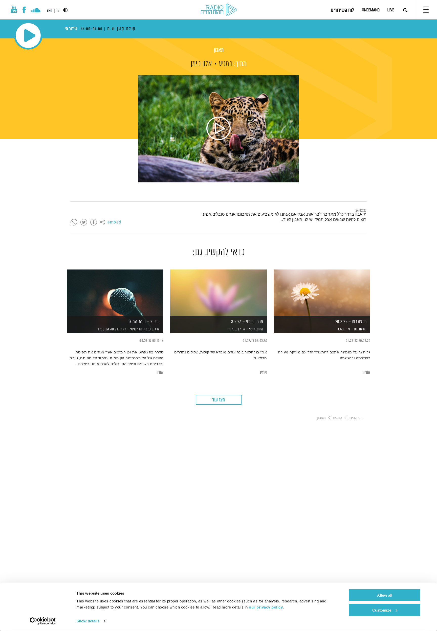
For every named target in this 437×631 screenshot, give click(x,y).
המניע (225, 64)
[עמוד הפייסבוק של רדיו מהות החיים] (24, 10)
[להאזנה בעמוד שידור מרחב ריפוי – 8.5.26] (218, 292)
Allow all (384, 595)
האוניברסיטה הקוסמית (111, 329)
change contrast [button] (65, 10)
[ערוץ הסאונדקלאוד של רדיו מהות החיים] (35, 11)
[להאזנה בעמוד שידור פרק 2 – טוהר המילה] (115, 292)
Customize (381, 610)
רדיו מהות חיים (218, 10)
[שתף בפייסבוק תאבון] (93, 222)
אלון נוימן (201, 64)
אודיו (366, 372)
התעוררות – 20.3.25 (351, 321)
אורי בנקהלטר (236, 329)
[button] (426, 10)
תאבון (219, 50)
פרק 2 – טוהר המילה (143, 321)
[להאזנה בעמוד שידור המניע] (218, 129)
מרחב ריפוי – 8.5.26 (247, 321)
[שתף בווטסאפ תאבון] (74, 222)
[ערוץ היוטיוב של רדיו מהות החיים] (14, 9)
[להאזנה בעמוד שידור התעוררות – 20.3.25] (322, 292)
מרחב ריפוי (256, 329)
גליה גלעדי (343, 329)
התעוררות (360, 329)
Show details (87, 621)
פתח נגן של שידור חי (28, 35)
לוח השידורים (342, 10)
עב (57, 11)
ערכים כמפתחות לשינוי (145, 329)
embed (114, 222)
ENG (49, 11)
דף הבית (356, 418)
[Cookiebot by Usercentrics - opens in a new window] (43, 621)
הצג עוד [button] (218, 400)
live (390, 10)
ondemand (371, 10)
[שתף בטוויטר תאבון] (83, 222)
